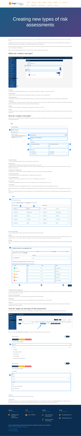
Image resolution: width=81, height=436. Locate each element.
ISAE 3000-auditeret (24, 426)
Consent (50, 2)
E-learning (49, 5)
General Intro (34, 2)
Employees (55, 2)
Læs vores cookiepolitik (12, 429)
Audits (39, 2)
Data (28, 5)
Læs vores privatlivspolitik (13, 430)
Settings (56, 5)
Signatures (44, 2)
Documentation (41, 5)
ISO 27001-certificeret (14, 426)
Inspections (64, 2)
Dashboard (33, 5)
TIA (60, 2)
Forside (28, 2)
